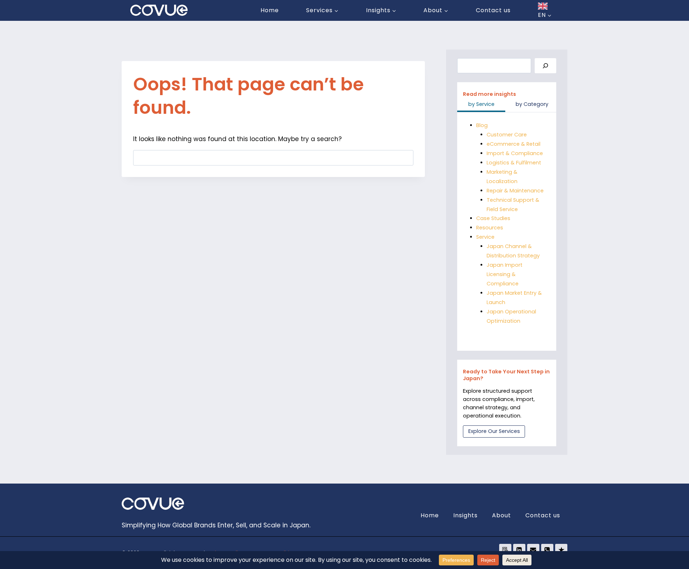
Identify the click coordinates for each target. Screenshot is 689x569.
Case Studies (493, 218)
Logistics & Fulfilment (514, 162)
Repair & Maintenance (515, 190)
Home (270, 10)
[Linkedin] (519, 550)
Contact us (493, 10)
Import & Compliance (515, 153)
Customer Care (507, 134)
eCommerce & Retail (513, 144)
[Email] (533, 550)
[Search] (545, 66)
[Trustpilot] (561, 550)
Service (485, 237)
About (501, 515)
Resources (489, 227)
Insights (465, 515)
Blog (482, 125)
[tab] (481, 105)
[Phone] (547, 550)
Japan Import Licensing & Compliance (504, 274)
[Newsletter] (505, 550)
